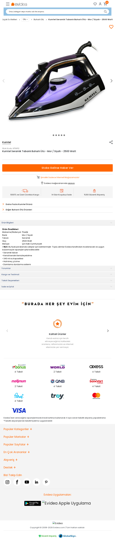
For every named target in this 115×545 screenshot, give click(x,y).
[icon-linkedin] (36, 482)
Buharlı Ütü (39, 19)
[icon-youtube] (27, 482)
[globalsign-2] (67, 536)
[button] (51, 135)
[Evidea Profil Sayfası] (100, 4)
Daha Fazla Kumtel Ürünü (19, 204)
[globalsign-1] (47, 536)
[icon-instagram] (7, 482)
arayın (71, 183)
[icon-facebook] (17, 482)
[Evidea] (19, 4)
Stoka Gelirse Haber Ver (58, 168)
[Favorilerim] (95, 4)
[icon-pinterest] (46, 482)
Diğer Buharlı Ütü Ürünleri (19, 209)
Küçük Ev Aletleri (9, 19)
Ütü (24, 19)
